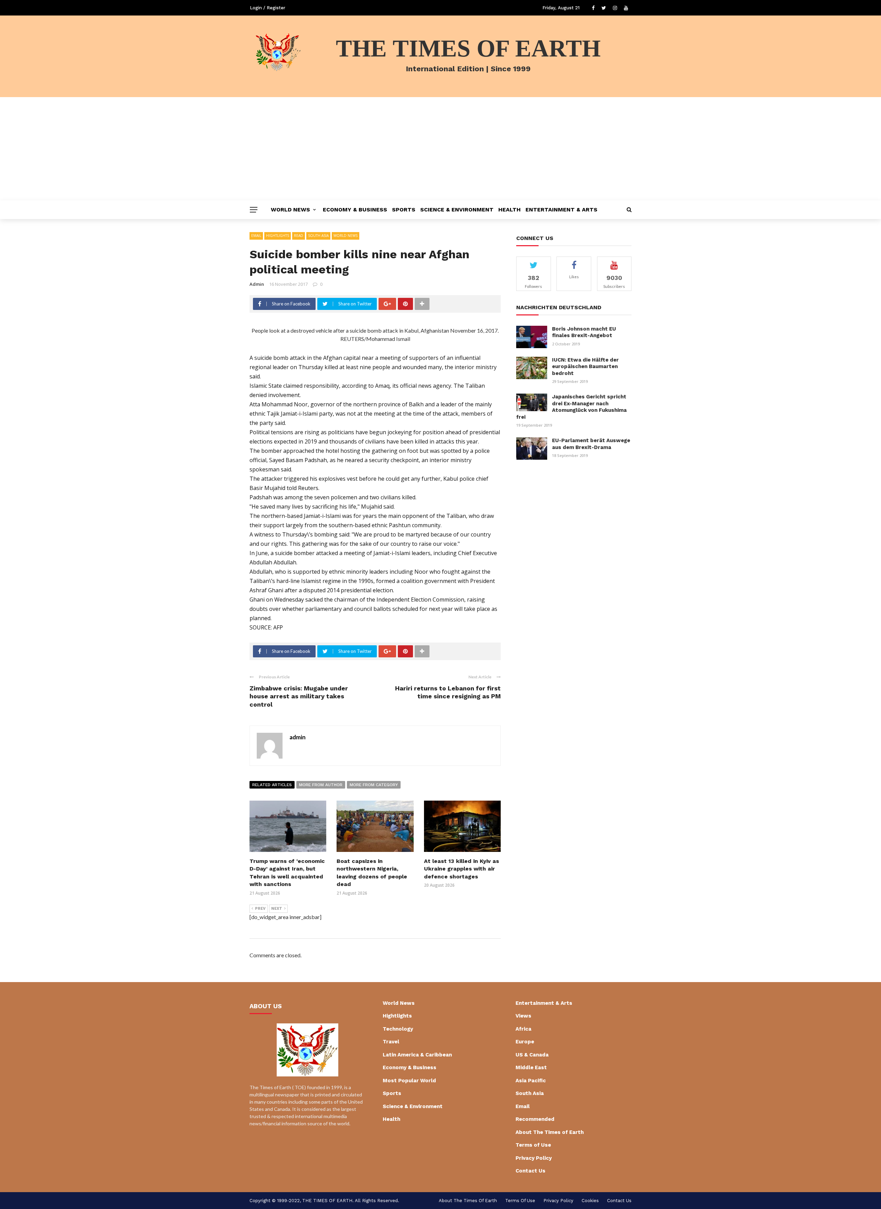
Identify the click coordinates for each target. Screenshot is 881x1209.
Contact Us (530, 1171)
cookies (590, 1200)
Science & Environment (456, 209)
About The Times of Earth (550, 1132)
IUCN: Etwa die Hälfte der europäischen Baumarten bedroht (585, 366)
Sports (403, 209)
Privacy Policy (534, 1158)
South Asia (318, 235)
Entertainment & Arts (561, 209)
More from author (320, 784)
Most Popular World (409, 1080)
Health (509, 209)
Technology (398, 1029)
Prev (260, 908)
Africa (523, 1029)
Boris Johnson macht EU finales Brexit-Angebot (584, 332)
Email (256, 235)
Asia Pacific (531, 1080)
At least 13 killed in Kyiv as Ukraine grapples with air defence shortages (461, 869)
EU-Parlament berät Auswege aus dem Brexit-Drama (591, 443)
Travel (391, 1042)
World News (290, 209)
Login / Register (267, 7)
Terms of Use (533, 1145)
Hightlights (277, 235)
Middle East (531, 1067)
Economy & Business (355, 209)
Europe (525, 1042)
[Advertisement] (440, 149)
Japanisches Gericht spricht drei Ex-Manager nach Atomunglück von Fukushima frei (571, 407)
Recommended (535, 1119)
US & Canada (532, 1055)
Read (298, 235)
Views (523, 1016)
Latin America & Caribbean (417, 1055)
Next (276, 908)
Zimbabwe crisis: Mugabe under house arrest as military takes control (299, 696)
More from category (374, 784)
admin (257, 284)
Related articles (272, 784)
